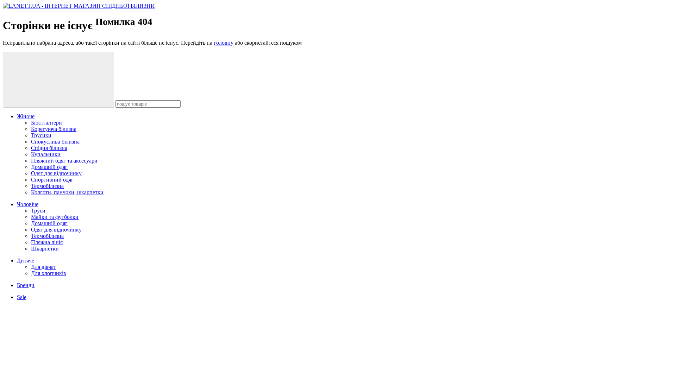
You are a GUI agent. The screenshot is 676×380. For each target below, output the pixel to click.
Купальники (46, 154)
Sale (21, 297)
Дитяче (25, 261)
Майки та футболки (55, 217)
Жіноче (26, 116)
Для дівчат (43, 267)
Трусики (41, 135)
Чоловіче (27, 204)
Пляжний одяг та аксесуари (64, 161)
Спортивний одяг (52, 180)
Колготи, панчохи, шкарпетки (67, 192)
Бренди (26, 285)
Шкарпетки (45, 249)
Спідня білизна (49, 148)
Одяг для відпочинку (56, 173)
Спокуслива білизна (55, 142)
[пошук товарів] (58, 80)
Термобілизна (47, 186)
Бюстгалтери (46, 123)
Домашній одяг (49, 167)
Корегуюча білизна (53, 129)
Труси (38, 211)
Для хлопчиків (48, 273)
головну (223, 43)
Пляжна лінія (47, 242)
